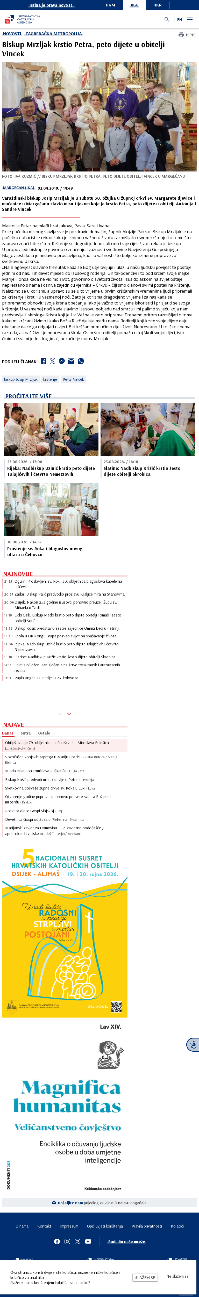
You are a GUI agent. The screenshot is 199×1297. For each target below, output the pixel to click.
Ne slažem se (177, 1276)
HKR (157, 5)
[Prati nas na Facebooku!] (57, 1241)
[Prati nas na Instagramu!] (67, 1241)
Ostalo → (46, 733)
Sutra (26, 733)
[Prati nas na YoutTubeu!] (88, 1241)
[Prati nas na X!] (78, 1241)
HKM (110, 5)
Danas (7, 733)
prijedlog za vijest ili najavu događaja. (102, 1202)
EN (179, 19)
